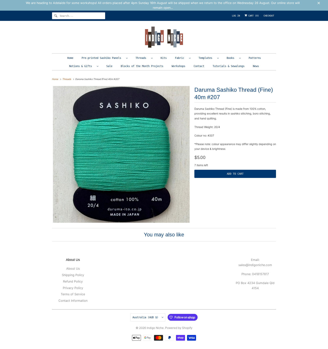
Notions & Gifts (82, 66)
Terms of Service (73, 294)
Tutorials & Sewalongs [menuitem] (228, 66)
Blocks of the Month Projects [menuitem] (142, 66)
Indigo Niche (155, 328)
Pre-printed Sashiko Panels (103, 57)
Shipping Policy (73, 275)
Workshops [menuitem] (178, 66)
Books (232, 57)
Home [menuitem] (70, 57)
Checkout (268, 15)
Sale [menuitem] (109, 66)
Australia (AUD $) (146, 317)
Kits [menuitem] (164, 57)
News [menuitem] (256, 66)
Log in (236, 15)
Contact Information (73, 300)
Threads (142, 57)
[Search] (56, 15)
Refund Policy (73, 281)
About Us (73, 268)
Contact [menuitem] (199, 66)
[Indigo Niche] (164, 38)
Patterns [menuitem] (255, 57)
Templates (207, 57)
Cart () (253, 15)
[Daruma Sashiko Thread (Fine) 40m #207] (121, 154)
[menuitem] (104, 58)
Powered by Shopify (178, 328)
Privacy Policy (73, 288)
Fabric (181, 57)
